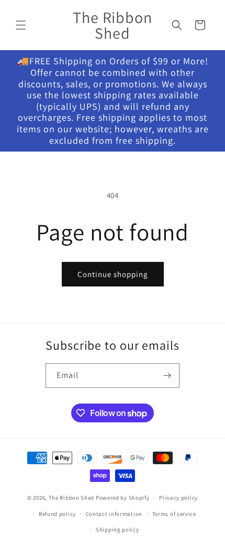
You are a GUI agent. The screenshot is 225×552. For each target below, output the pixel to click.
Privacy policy (178, 497)
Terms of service (174, 514)
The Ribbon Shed (72, 497)
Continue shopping (112, 274)
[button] (20, 25)
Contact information (114, 514)
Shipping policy (117, 529)
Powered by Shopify (123, 497)
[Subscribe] (167, 375)
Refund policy (57, 514)
